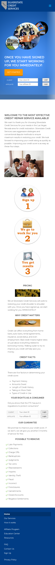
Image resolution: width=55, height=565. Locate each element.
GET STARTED (13, 72)
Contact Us (9, 549)
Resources (9, 538)
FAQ (6, 544)
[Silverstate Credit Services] (13, 6)
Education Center (12, 533)
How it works (10, 522)
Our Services (9, 518)
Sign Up (7, 553)
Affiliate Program (11, 529)
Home (7, 514)
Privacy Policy (10, 560)
